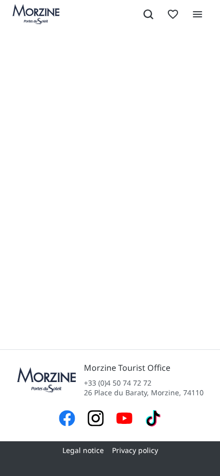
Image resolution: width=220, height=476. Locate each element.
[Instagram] (95, 419)
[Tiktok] (153, 419)
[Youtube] (124, 419)
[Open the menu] (197, 14)
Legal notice (83, 450)
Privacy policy (135, 450)
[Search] (148, 14)
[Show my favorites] (173, 14)
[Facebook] (67, 419)
